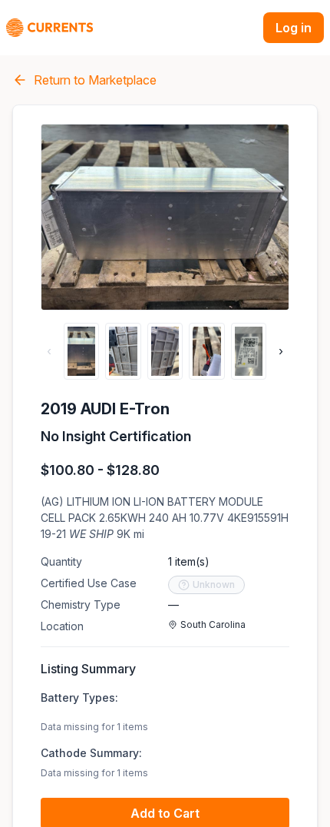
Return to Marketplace (95, 80)
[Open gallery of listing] (165, 217)
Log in (294, 27)
